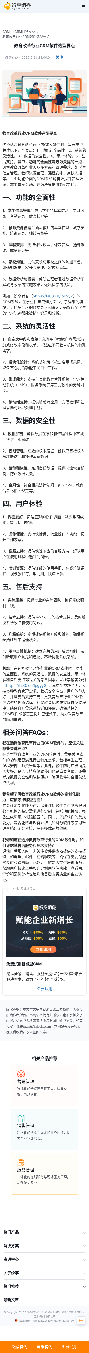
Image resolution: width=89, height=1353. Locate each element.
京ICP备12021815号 (63, 1320)
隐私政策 (50, 1316)
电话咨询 (44, 1347)
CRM (6, 31)
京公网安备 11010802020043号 (36, 1320)
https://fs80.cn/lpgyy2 (53, 296)
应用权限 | (40, 1316)
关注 (59, 57)
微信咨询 (19, 1347)
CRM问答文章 (24, 31)
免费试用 (69, 1347)
